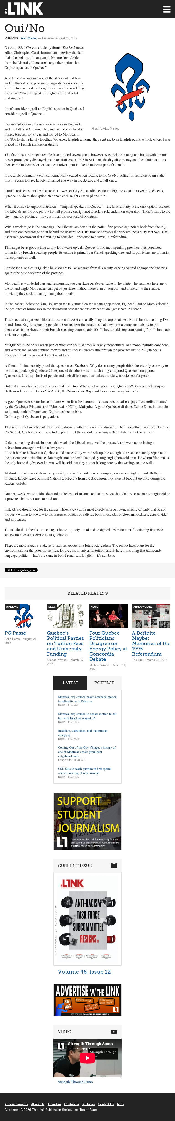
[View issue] (87, 964)
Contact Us (106, 1104)
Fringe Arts (64, 760)
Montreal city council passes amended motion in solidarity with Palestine (87, 699)
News (61, 705)
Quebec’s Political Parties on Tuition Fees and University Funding (65, 643)
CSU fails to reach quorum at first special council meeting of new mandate (84, 770)
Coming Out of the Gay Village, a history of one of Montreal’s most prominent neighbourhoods (87, 751)
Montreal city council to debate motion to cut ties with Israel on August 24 (87, 716)
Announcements (16, 1104)
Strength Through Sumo (75, 1081)
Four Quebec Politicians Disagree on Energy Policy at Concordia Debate (108, 646)
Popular (104, 683)
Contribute (71, 1104)
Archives (88, 1104)
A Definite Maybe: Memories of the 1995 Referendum (151, 643)
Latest (70, 683)
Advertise (54, 1104)
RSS (120, 1104)
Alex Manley (29, 38)
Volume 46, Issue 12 (84, 971)
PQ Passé (15, 633)
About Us (37, 1104)
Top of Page (88, 1109)
